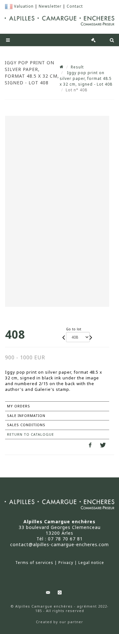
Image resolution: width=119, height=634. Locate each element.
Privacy (65, 562)
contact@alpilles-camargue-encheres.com (59, 544)
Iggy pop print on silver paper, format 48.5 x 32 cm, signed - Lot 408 (86, 78)
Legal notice (91, 562)
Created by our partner (59, 622)
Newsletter (50, 6)
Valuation (24, 6)
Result (77, 67)
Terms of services (34, 562)
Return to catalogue (30, 434)
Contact (75, 6)
